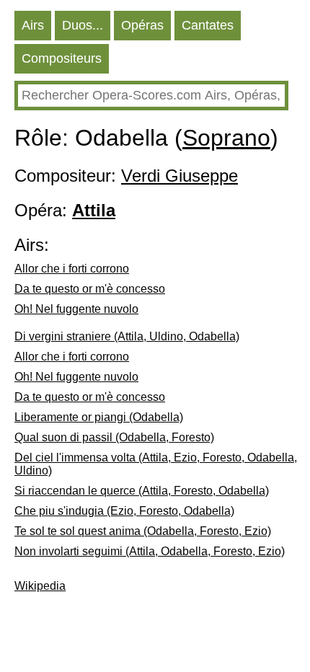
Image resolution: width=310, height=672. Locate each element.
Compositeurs (62, 58)
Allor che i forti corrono (71, 268)
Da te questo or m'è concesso (89, 289)
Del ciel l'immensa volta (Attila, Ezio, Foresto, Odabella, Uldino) (155, 464)
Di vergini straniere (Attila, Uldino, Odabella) (126, 336)
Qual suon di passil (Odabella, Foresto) (114, 437)
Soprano (226, 138)
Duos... (82, 25)
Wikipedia (40, 586)
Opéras (142, 25)
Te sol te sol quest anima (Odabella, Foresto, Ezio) (142, 531)
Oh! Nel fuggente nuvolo (76, 309)
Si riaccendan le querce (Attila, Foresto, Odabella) (141, 491)
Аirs (33, 25)
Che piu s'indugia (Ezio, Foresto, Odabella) (124, 511)
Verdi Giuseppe (179, 175)
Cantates (208, 25)
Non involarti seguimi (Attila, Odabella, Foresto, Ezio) (149, 551)
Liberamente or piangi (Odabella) (98, 417)
